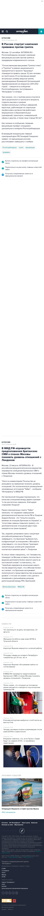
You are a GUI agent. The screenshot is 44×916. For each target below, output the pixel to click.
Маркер (4, 875)
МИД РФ (21, 587)
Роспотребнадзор (10, 147)
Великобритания (9, 587)
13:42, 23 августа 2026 (9, 191)
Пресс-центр (26, 823)
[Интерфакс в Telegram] (6, 892)
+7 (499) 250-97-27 (27, 857)
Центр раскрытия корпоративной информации (15, 888)
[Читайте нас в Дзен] (3, 892)
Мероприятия (18, 825)
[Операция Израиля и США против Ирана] (22, 806)
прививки (6, 152)
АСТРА (3, 877)
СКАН (3, 884)
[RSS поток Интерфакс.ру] (13, 892)
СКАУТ (4, 872)
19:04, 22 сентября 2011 (9, 40)
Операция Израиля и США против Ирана (20, 809)
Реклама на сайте (7, 825)
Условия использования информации (14, 905)
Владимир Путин (9, 298)
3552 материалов (8, 812)
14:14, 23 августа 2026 (9, 444)
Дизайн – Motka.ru (7, 909)
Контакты (5, 823)
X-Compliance (5, 870)
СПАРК (4, 868)
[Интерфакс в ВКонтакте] (9, 892)
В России (6, 38)
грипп (21, 147)
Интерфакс (22, 31)
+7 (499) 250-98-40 (13, 857)
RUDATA (4, 886)
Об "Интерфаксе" (14, 823)
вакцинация (30, 147)
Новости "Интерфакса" (8, 882)
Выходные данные (8, 907)
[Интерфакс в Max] (16, 892)
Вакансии (34, 823)
